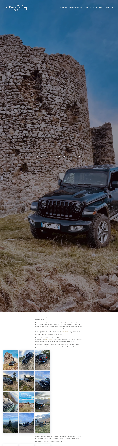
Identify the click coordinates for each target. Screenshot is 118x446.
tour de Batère (48, 339)
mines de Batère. (66, 331)
